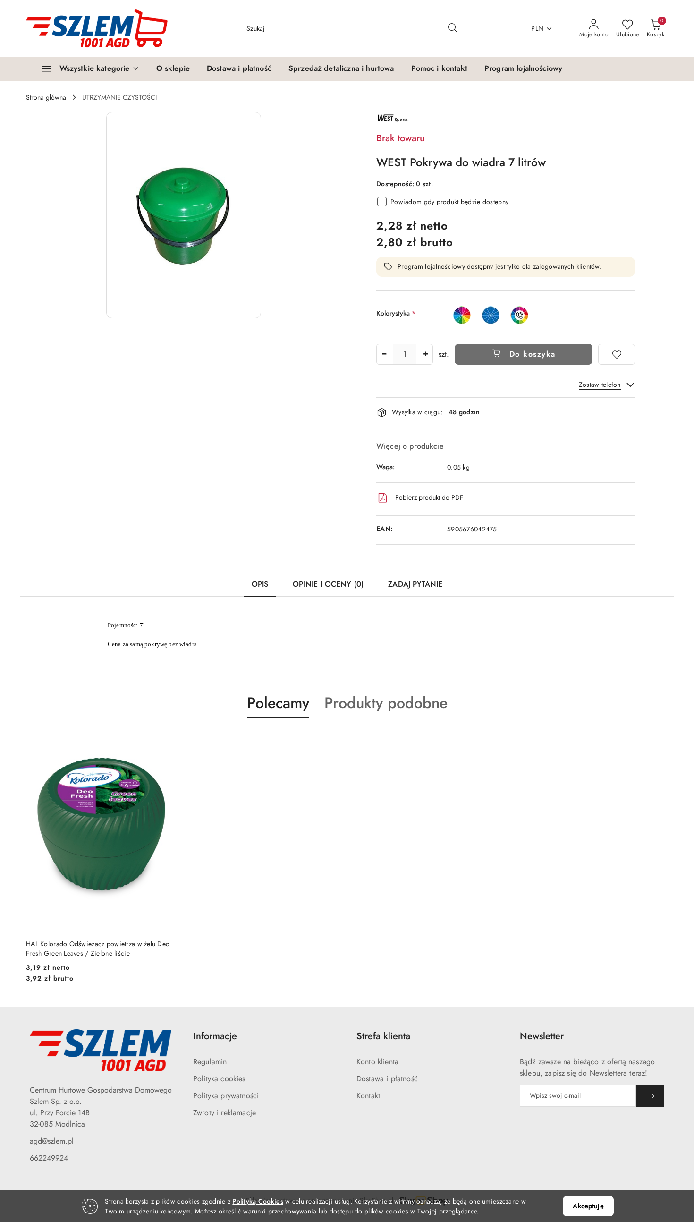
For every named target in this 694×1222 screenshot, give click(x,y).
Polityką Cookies (257, 1201)
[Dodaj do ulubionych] (616, 354)
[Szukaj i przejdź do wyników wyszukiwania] (452, 29)
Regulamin (210, 1061)
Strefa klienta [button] (383, 1036)
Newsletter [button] (542, 1036)
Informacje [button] (215, 1036)
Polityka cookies (219, 1078)
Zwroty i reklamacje (224, 1112)
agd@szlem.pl (52, 1141)
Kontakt (368, 1095)
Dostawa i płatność (387, 1078)
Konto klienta (377, 1061)
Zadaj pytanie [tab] (415, 584)
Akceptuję (588, 1206)
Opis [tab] (260, 584)
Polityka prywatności (226, 1095)
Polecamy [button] (278, 703)
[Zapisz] (650, 1096)
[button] (183, 215)
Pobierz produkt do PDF (429, 497)
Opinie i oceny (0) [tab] (328, 584)
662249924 (49, 1158)
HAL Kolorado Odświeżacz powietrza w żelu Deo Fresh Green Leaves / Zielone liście (97, 948)
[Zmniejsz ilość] (384, 354)
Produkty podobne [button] (386, 703)
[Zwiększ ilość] (425, 354)
